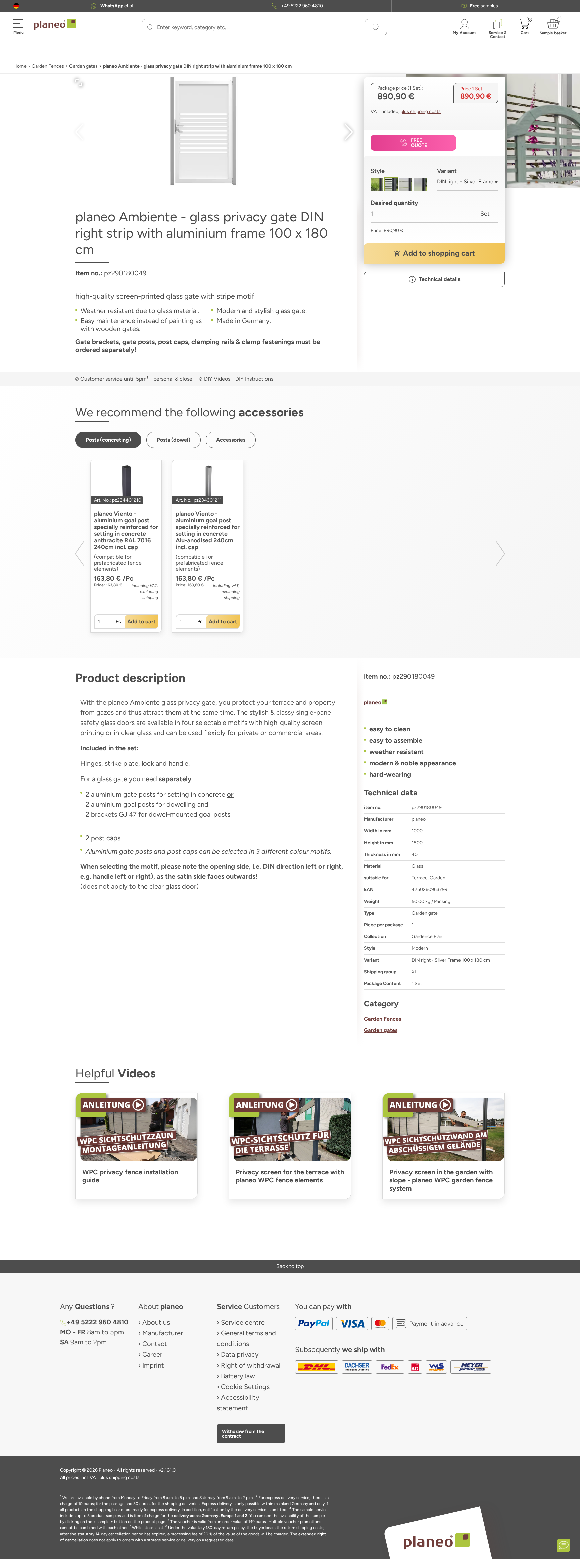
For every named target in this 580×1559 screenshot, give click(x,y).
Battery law (238, 1376)
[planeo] (434, 703)
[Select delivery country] (16, 6)
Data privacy (240, 1354)
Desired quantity (394, 203)
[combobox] (467, 184)
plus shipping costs (420, 111)
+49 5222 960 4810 (302, 6)
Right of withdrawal (250, 1365)
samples (484, 6)
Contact (154, 1344)
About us (156, 1322)
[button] (16, 6)
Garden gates (83, 66)
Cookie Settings (245, 1387)
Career (152, 1354)
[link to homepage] (55, 24)
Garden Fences (48, 66)
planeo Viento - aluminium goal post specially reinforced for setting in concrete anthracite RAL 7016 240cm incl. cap (126, 530)
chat (117, 6)
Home (20, 66)
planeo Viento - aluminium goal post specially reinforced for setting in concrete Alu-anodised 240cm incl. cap (208, 530)
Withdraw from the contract (243, 1433)
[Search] (150, 27)
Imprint (153, 1365)
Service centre (243, 1322)
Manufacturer (162, 1333)
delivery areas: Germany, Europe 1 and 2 (210, 1515)
